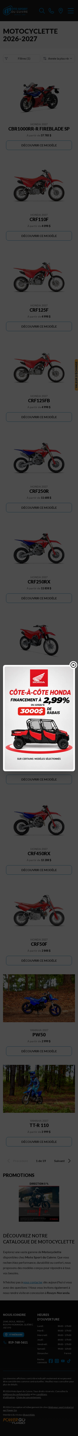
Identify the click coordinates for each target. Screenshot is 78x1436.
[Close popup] (73, 665)
